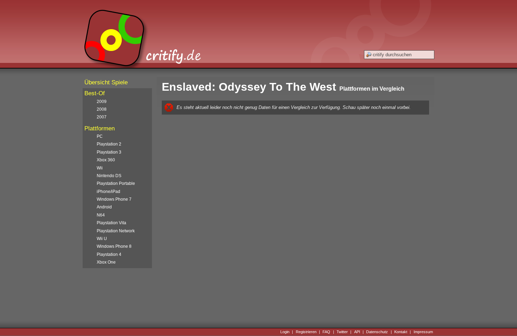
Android (104, 207)
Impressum (423, 332)
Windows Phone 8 (114, 246)
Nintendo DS (109, 175)
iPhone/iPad (108, 191)
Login (284, 332)
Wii (100, 168)
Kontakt (400, 332)
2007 (102, 117)
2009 (102, 101)
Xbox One (106, 262)
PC (100, 136)
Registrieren (306, 332)
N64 (101, 215)
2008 (102, 109)
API (357, 332)
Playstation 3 (109, 152)
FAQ (326, 332)
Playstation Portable (116, 183)
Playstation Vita (111, 222)
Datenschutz (377, 332)
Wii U (102, 238)
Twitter (342, 332)
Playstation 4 (109, 254)
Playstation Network (116, 230)
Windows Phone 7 (114, 199)
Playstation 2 (109, 144)
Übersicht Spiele (106, 82)
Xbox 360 (106, 159)
